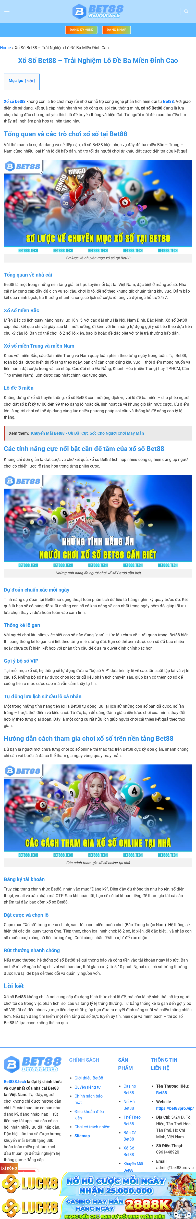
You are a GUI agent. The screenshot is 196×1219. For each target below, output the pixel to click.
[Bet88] (98, 11)
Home (5, 47)
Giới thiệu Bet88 (89, 1078)
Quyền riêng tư (88, 1087)
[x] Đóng (9, 1168)
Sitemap (82, 1135)
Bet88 (168, 101)
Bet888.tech (15, 1081)
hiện (30, 81)
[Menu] (7, 11)
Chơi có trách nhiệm (93, 1127)
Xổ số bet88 (15, 101)
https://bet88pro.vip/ (175, 1108)
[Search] (186, 11)
